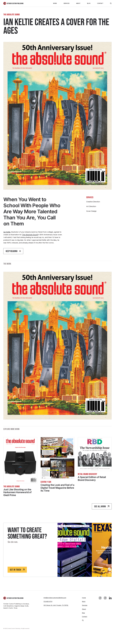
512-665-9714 (48, 601)
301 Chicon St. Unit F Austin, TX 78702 (56, 605)
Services (66, 3)
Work (55, 3)
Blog (88, 3)
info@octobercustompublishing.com (55, 598)
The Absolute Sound (30, 235)
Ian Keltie (6, 232)
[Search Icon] (111, 3)
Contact (100, 3)
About (78, 3)
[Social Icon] (100, 598)
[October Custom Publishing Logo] (13, 3)
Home (84, 598)
